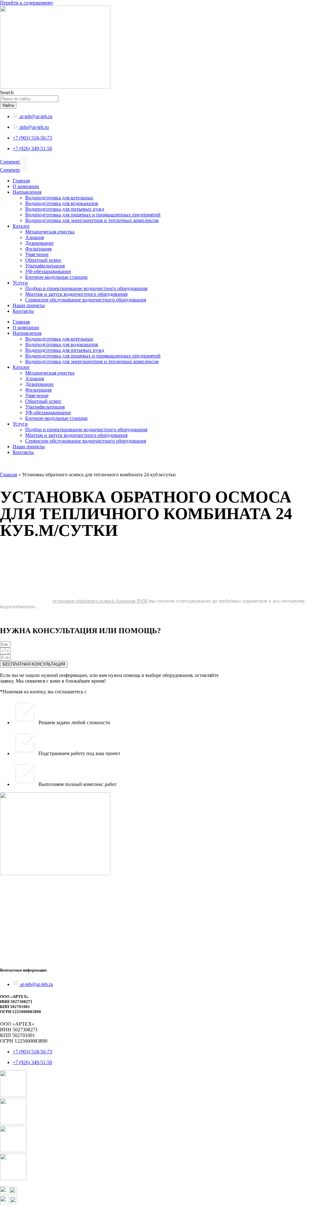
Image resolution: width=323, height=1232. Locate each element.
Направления (27, 192)
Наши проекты (29, 305)
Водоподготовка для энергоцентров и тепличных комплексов (92, 220)
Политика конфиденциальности (34, 1224)
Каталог (21, 226)
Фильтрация (38, 248)
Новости (8, 946)
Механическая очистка (49, 231)
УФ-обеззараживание (48, 271)
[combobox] (29, 98)
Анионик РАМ (130, 601)
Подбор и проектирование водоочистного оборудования (86, 288)
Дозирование (39, 243)
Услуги (20, 282)
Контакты (23, 311)
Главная (21, 180)
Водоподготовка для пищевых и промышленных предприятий (93, 214)
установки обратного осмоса (83, 601)
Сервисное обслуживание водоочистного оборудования (85, 299)
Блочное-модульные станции (56, 277)
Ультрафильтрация (45, 265)
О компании (26, 186)
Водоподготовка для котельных (59, 197)
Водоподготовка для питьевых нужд (64, 209)
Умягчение (37, 254)
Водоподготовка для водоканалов (61, 203)
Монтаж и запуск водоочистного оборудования (76, 294)
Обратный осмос (43, 260)
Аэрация (34, 237)
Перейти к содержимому (26, 2)
